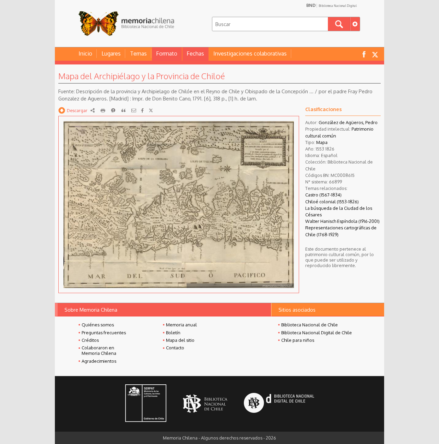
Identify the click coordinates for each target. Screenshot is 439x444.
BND (331, 5)
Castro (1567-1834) (323, 194)
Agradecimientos (99, 361)
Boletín (173, 332)
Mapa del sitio (180, 340)
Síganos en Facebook (364, 54)
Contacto (175, 347)
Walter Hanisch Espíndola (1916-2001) (342, 221)
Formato (166, 53)
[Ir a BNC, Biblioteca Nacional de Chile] (205, 404)
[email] (133, 110)
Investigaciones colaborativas (250, 53)
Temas (138, 53)
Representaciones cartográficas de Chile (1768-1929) (341, 231)
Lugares (111, 53)
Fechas (195, 53)
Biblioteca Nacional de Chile (309, 324)
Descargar (77, 110)
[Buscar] (339, 24)
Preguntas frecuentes (104, 332)
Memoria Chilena (126, 23)
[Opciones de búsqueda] (355, 24)
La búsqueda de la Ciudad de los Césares (338, 211)
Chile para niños (297, 340)
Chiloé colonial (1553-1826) (332, 201)
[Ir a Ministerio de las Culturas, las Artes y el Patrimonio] (146, 404)
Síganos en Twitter (375, 54)
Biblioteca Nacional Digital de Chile (316, 332)
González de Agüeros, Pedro (348, 122)
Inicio (85, 53)
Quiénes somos (98, 324)
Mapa (322, 142)
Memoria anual (181, 324)
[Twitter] (150, 110)
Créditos (90, 340)
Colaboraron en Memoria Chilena (99, 350)
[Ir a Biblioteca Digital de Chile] (279, 404)
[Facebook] (142, 110)
